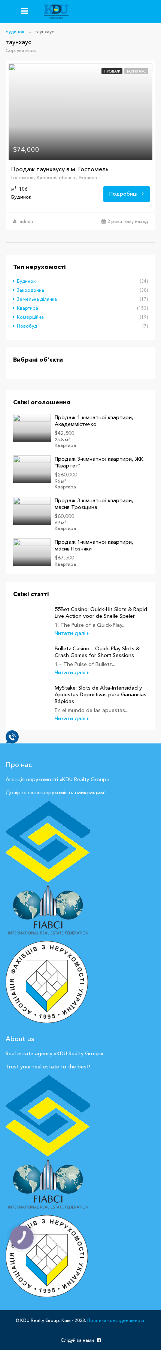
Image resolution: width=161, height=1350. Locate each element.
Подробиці (124, 193)
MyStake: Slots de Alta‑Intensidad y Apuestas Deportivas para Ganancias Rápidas (100, 694)
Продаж (112, 71)
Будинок (26, 281)
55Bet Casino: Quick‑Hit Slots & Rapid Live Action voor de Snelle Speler (101, 612)
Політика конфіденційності (116, 1320)
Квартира (27, 308)
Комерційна (30, 317)
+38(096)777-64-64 (89, 19)
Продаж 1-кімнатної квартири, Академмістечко (94, 420)
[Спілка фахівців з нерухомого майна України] (48, 842)
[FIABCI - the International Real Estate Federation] (48, 911)
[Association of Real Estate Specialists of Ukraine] (47, 1255)
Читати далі (71, 633)
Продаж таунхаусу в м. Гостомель (60, 169)
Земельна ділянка (37, 299)
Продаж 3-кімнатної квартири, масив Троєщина (94, 503)
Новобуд (27, 326)
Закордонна (30, 290)
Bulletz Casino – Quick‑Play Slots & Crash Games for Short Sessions (97, 652)
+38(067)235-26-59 (89, 3)
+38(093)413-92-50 (89, 11)
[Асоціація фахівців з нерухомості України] (47, 981)
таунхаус (136, 71)
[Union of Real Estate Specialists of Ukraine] (48, 1116)
